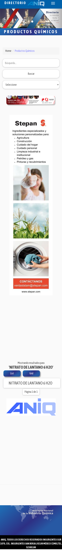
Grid (31, 373)
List (12, 373)
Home (8, 50)
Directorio (15, 3)
